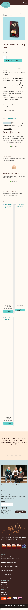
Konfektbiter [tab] (7, 122)
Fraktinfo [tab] (21, 125)
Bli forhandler (5, 592)
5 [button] (12, 455)
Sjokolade (8, 14)
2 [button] (8, 455)
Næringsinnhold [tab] (7, 128)
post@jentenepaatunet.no (8, 562)
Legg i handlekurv (13, 60)
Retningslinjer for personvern (9, 584)
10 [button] (19, 455)
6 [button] (14, 455)
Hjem (4, 14)
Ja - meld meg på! (20, 512)
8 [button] (16, 455)
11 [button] (20, 455)
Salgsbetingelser (5, 587)
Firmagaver (4, 594)
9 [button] (18, 455)
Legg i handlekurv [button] (8, 311)
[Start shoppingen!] (23, 2)
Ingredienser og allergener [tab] (10, 125)
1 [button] (7, 455)
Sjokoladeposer (16, 14)
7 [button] (15, 455)
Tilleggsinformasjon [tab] (17, 122)
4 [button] (11, 455)
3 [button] (10, 455)
